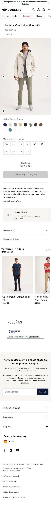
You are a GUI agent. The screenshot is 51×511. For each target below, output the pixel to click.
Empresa (7, 426)
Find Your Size (25, 166)
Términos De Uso (9, 481)
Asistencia (8, 417)
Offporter (30, 468)
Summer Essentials (10, 16)
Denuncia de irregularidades (14, 497)
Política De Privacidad (11, 471)
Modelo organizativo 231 (13, 486)
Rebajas (26, 16)
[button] (2, 3)
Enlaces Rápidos (11, 407)
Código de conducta (11, 492)
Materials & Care (11, 239)
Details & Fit (9, 230)
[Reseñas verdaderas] (14, 331)
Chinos (39, 16)
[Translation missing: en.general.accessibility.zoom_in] (3, 111)
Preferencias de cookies (12, 476)
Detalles (25, 4)
